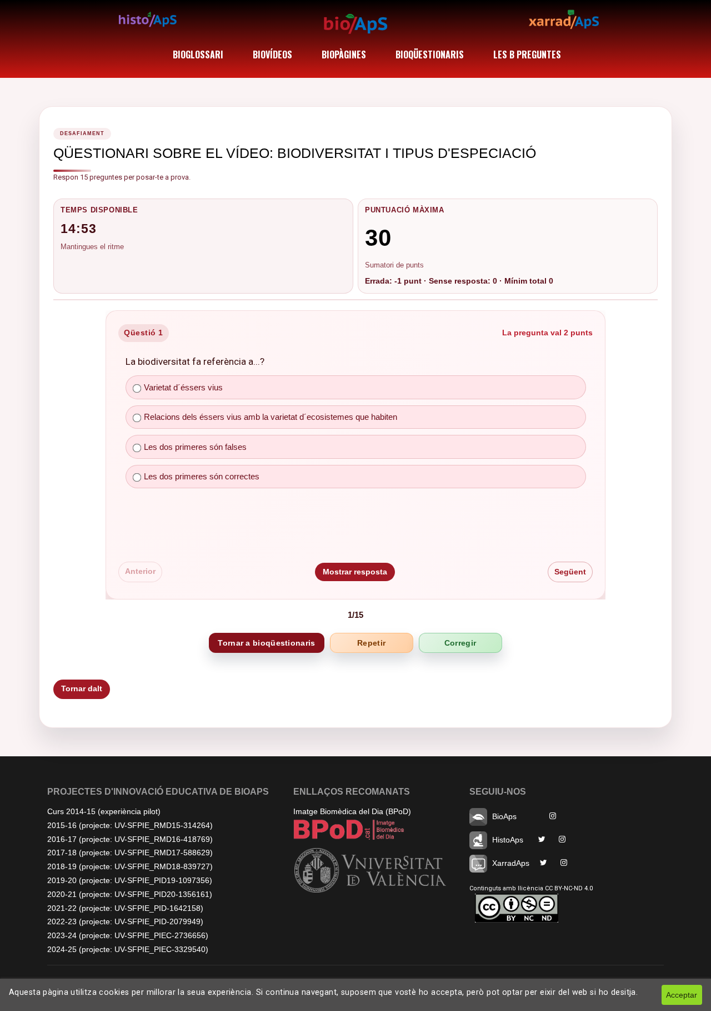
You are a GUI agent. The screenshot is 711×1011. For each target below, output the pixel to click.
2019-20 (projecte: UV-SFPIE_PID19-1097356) (129, 880)
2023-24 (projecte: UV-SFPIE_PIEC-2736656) (127, 935)
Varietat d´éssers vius (183, 387)
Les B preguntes (527, 54)
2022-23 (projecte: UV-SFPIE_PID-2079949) (125, 921)
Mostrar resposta (355, 571)
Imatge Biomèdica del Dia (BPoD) (352, 811)
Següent (570, 571)
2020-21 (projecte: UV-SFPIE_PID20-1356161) (129, 894)
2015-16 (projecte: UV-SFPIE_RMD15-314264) (130, 825)
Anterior (140, 571)
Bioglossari (198, 54)
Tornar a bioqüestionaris (266, 642)
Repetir (371, 642)
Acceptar (681, 994)
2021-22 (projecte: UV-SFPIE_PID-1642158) (125, 908)
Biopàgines (344, 54)
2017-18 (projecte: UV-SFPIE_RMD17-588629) (130, 852)
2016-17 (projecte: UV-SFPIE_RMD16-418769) (130, 839)
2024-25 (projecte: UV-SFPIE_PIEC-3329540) (127, 949)
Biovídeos (272, 54)
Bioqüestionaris (429, 54)
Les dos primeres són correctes (201, 476)
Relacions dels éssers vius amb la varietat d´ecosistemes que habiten (270, 417)
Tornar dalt (81, 688)
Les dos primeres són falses (195, 447)
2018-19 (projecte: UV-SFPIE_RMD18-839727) (130, 866)
